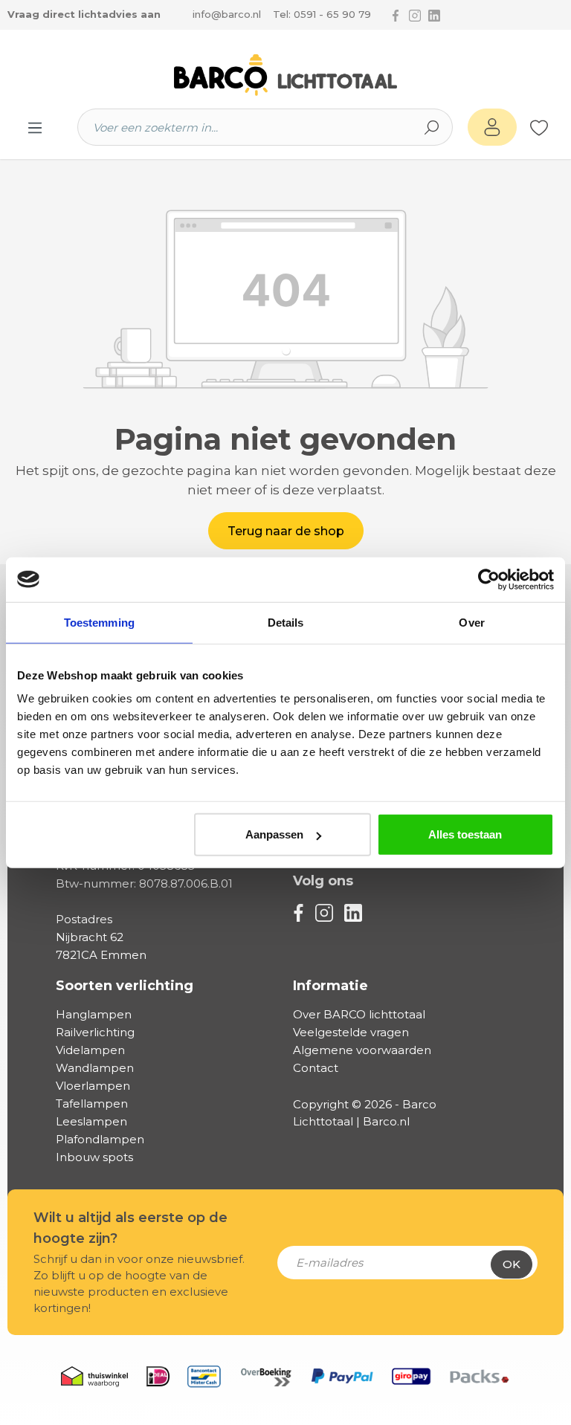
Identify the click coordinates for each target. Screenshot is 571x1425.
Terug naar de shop (286, 531)
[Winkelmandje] (556, 128)
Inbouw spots (94, 1157)
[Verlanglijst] (539, 127)
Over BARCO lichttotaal (359, 1014)
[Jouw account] (492, 127)
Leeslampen (91, 1121)
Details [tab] (286, 621)
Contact (315, 1068)
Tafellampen (92, 1103)
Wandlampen (95, 1068)
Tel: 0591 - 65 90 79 (322, 14)
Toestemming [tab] (99, 621)
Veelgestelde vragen (351, 1032)
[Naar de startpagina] (285, 75)
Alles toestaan (465, 834)
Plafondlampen (100, 1139)
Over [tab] (471, 621)
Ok (511, 1264)
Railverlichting (95, 1032)
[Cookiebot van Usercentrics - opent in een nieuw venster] (489, 579)
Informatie (330, 986)
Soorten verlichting (124, 986)
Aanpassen (274, 834)
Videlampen (90, 1050)
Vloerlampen (93, 1086)
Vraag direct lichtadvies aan (84, 14)
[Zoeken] (432, 127)
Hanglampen (94, 1014)
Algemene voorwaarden (362, 1050)
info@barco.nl (227, 14)
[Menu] (34, 127)
